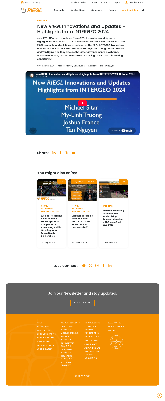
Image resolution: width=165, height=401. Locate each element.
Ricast (90, 344)
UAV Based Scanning (66, 351)
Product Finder (78, 2)
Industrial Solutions (66, 357)
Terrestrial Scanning (67, 328)
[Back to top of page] (159, 395)
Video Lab (92, 348)
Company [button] (97, 10)
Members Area (136, 2)
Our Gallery (43, 330)
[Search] (142, 10)
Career (93, 2)
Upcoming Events (46, 334)
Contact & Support (90, 328)
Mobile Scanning (70, 333)
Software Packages (66, 363)
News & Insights (130, 10)
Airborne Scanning (66, 338)
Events (112, 10)
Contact (105, 2)
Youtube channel (91, 353)
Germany (32, 2)
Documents (90, 358)
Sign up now (82, 302)
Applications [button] (78, 10)
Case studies (44, 341)
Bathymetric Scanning (67, 344)
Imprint (117, 2)
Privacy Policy (116, 326)
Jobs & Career (44, 349)
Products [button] (59, 10)
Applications (91, 340)
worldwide (46, 345)
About (43, 326)
